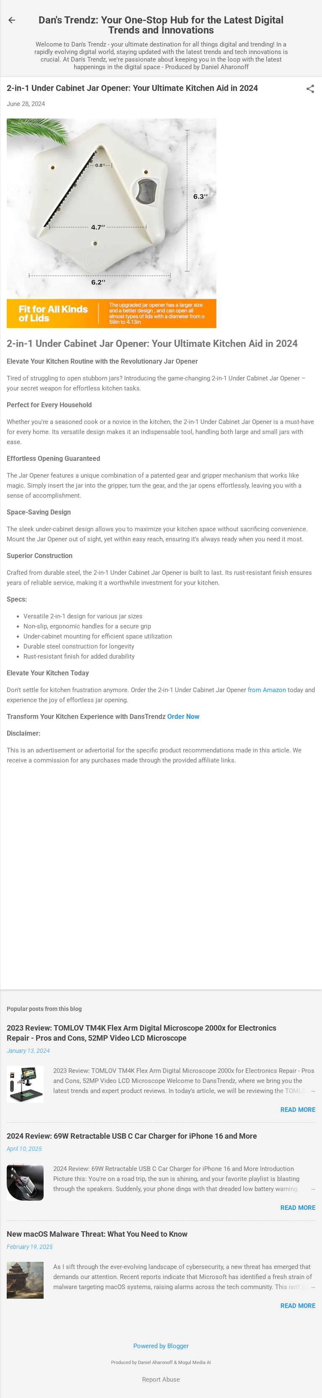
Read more (297, 1110)
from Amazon (267, 690)
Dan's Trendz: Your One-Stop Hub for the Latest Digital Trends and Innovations (161, 25)
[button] (310, 90)
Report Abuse (161, 1379)
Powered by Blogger (161, 1346)
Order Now (183, 717)
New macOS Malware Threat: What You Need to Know (97, 1234)
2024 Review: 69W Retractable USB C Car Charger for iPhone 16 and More (132, 1136)
